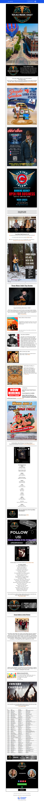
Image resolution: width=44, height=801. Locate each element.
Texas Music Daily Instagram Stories (22, 212)
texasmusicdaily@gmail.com (29, 444)
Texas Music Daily (32, 81)
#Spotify (25, 240)
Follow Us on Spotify (22, 784)
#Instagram (15, 240)
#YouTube (29, 240)
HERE (28, 237)
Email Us (22, 84)
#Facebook (19, 240)
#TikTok (22, 240)
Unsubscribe (15, 795)
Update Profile (19, 795)
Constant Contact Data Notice (26, 795)
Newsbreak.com (23, 314)
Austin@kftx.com (20, 398)
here (8, 348)
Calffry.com (26, 374)
